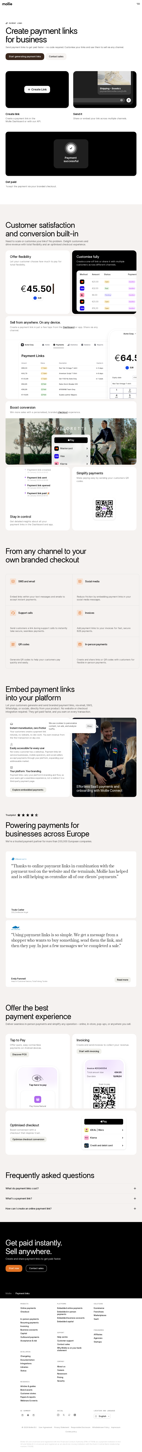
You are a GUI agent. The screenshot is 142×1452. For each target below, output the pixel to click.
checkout (63, 412)
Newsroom (62, 1373)
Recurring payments (29, 1322)
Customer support (65, 1340)
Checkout (24, 1311)
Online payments (28, 1308)
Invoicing (24, 1326)
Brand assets (26, 1390)
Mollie (9, 1293)
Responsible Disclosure (80, 1427)
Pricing (60, 1377)
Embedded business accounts (71, 1318)
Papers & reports (28, 1397)
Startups (98, 1342)
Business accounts (29, 1330)
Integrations (26, 1363)
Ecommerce (99, 1308)
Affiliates (98, 1334)
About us (61, 1366)
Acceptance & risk (28, 1340)
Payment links (26, 1315)
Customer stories (28, 1393)
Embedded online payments (70, 1308)
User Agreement (45, 1427)
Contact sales (63, 1344)
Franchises (99, 1311)
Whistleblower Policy (100, 1427)
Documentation (27, 1360)
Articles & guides (28, 1386)
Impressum (115, 1427)
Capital (23, 1333)
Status (23, 1370)
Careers (60, 1370)
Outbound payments (29, 1337)
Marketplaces (100, 1315)
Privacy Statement (61, 1427)
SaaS (96, 1319)
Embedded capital (65, 1321)
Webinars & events (29, 1400)
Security (61, 1381)
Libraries (24, 1367)
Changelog (25, 1356)
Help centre (62, 1337)
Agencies (98, 1338)
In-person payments (29, 1319)
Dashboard (68, 327)
